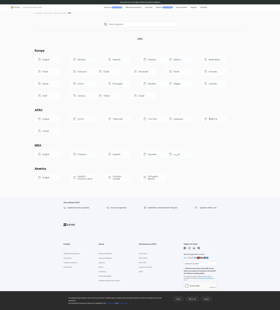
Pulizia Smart (67, 267)
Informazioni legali (105, 276)
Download (48, 13)
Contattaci (102, 271)
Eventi (141, 271)
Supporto (193, 7)
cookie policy (110, 303)
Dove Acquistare (181, 7)
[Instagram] (190, 248)
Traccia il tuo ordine (145, 267)
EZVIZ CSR (142, 262)
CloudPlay (203, 7)
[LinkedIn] (194, 248)
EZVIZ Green (143, 258)
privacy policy (122, 303)
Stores (101, 267)
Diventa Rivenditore (105, 253)
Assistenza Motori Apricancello (109, 280)
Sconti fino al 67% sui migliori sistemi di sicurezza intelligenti (140, 2)
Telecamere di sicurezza (133, 7)
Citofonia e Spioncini (70, 262)
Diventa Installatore (105, 258)
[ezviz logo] (15, 7)
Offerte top (113, 7)
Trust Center (143, 253)
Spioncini (164, 7)
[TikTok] (199, 248)
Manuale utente (60, 13)
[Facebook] (185, 248)
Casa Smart (149, 7)
